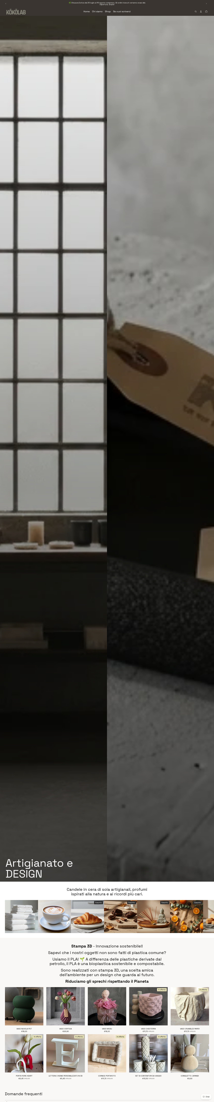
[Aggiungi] (34, 929)
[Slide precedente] (6, 3)
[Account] (201, 11)
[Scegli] (39, 1021)
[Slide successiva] (206, 3)
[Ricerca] (195, 11)
